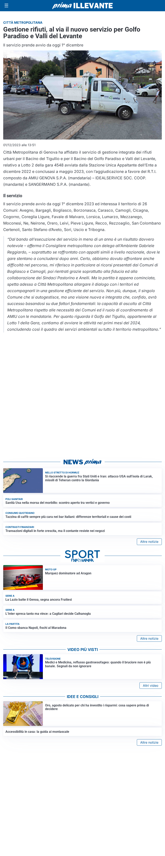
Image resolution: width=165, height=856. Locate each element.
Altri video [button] (150, 686)
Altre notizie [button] (149, 542)
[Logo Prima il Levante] (82, 5)
